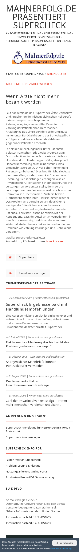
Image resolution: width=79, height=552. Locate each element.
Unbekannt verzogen (33, 273)
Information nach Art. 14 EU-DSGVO (28, 523)
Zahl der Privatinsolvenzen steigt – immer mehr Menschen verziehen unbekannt (36, 403)
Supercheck (26, 257)
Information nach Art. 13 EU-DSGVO (28, 517)
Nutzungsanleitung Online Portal (26, 471)
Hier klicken (54, 241)
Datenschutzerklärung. (61, 548)
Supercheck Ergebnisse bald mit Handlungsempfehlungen (37, 307)
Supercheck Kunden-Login (23, 437)
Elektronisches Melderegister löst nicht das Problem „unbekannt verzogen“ (38, 344)
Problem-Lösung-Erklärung (23, 465)
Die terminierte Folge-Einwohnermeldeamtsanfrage (27, 383)
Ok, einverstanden (65, 542)
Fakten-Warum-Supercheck (23, 460)
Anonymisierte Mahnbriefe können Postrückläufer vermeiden (31, 364)
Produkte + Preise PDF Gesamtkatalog (30, 477)
